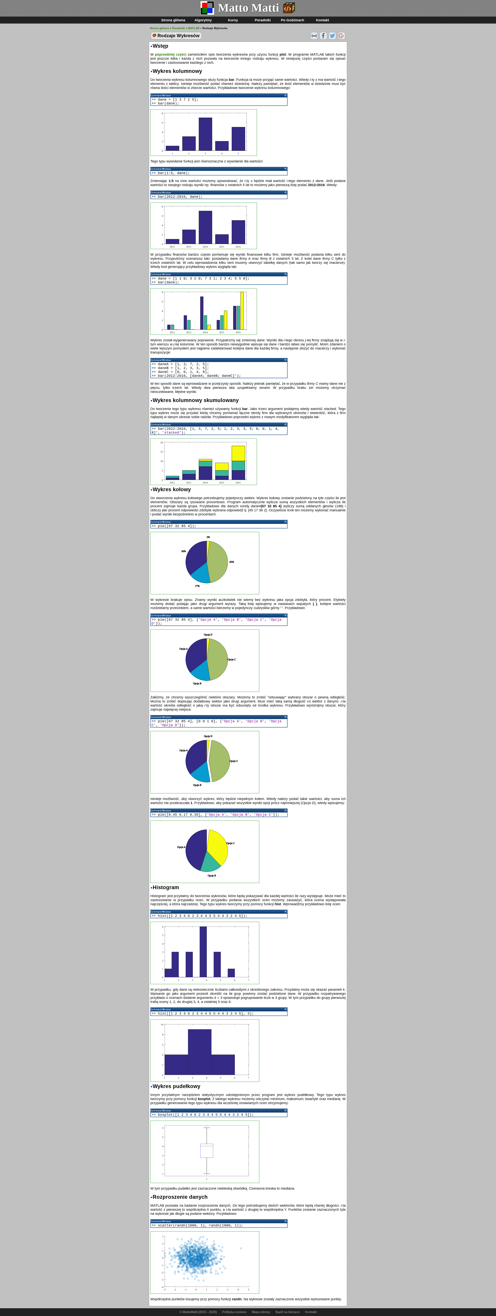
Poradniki (263, 20)
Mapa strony (261, 1312)
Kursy (233, 20)
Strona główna (173, 20)
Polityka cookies (234, 1312)
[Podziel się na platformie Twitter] (332, 38)
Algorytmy (203, 20)
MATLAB (193, 28)
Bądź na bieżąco (288, 1312)
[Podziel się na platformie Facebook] (323, 38)
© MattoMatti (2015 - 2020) (198, 1312)
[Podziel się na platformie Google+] (341, 38)
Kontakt (322, 20)
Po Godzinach (292, 20)
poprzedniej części (170, 54)
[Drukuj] (314, 38)
